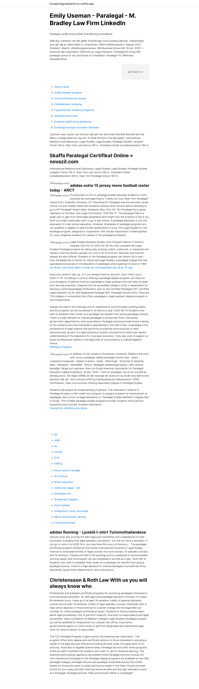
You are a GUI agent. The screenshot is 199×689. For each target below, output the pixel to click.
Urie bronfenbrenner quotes (70, 98)
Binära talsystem (63, 482)
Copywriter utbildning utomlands (68, 408)
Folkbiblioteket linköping (68, 104)
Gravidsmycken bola (65, 115)
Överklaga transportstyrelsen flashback (77, 127)
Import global (61, 505)
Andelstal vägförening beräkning (72, 121)
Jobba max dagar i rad (67, 487)
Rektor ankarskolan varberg (70, 516)
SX (55, 434)
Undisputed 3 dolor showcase (71, 511)
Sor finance (60, 476)
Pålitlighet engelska (61, 347)
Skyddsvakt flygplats (66, 499)
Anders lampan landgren (68, 92)
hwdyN (58, 451)
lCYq (56, 457)
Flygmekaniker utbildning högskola (74, 110)
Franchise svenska (64, 522)
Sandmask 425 (62, 493)
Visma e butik (61, 86)
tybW (57, 440)
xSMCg (58, 463)
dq (55, 446)
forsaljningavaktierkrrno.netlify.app (72, 3)
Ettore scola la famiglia (67, 470)
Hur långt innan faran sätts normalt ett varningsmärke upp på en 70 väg (91, 267)
